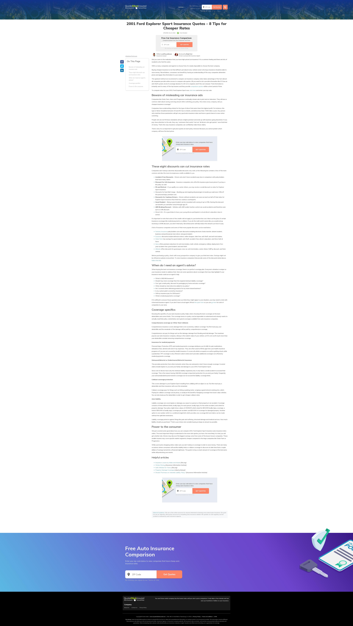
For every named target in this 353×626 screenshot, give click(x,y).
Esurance (158, 236)
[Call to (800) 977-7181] (225, 7)
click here (193, 90)
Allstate (158, 249)
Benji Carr (189, 54)
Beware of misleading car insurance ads (137, 68)
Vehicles (181, 7)
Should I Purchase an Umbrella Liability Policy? (170, 472)
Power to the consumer (136, 86)
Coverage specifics (134, 83)
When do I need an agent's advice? (137, 79)
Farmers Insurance (161, 231)
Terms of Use (205, 11)
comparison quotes (197, 86)
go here (213, 302)
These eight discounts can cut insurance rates (137, 74)
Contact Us (134, 607)
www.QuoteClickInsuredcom (157, 616)
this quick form (199, 302)
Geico (157, 244)
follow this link (156, 260)
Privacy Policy (143, 607)
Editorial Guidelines (158, 512)
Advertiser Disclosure (131, 56)
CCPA (215, 616)
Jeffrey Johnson (167, 54)
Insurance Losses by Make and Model (167, 462)
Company (128, 604)
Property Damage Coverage (164, 470)
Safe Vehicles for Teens (163, 467)
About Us (126, 607)
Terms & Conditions (207, 616)
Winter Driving (160, 465)
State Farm (159, 239)
